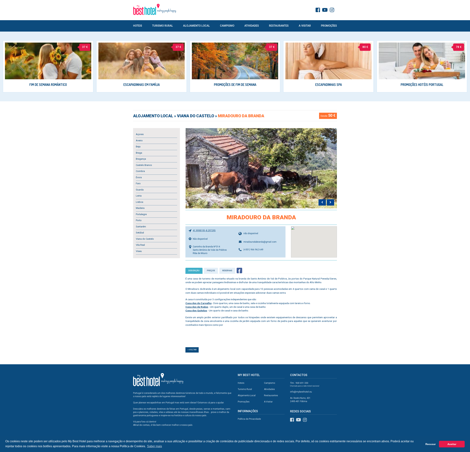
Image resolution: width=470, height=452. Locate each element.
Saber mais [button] (154, 446)
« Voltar (192, 349)
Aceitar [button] (451, 444)
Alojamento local (153, 116)
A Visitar (305, 25)
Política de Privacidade (249, 419)
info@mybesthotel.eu (301, 392)
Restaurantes (279, 25)
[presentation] (322, 202)
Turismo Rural (162, 25)
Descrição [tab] (194, 270)
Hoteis (137, 25)
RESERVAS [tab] (227, 270)
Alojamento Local (196, 25)
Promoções (329, 25)
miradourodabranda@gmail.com (259, 242)
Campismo (227, 25)
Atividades (251, 25)
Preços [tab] (211, 270)
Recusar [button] (430, 444)
